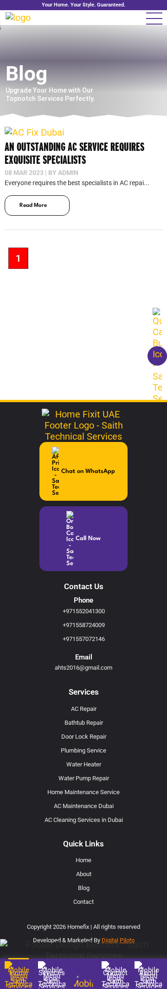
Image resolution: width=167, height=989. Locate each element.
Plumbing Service (83, 750)
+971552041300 (84, 611)
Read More (33, 205)
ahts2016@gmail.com (83, 667)
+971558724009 (84, 625)
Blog (84, 887)
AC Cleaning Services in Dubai (84, 819)
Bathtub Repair (83, 722)
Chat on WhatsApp (88, 471)
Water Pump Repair (83, 778)
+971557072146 (84, 638)
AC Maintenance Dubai (84, 805)
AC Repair (83, 708)
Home (83, 860)
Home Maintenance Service (83, 792)
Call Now (88, 538)
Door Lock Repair (83, 736)
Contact (83, 901)
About (83, 874)
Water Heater (83, 764)
